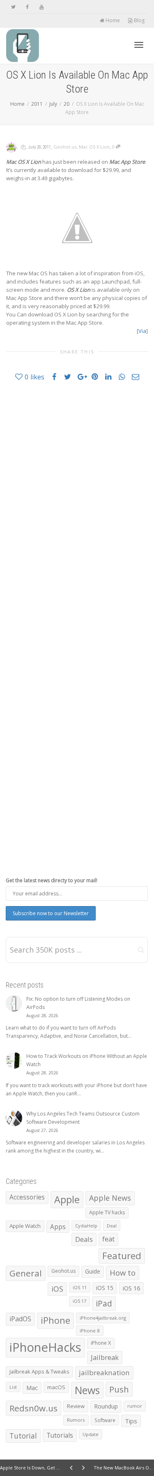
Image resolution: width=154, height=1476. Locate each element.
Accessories (27, 1197)
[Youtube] (41, 7)
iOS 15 (104, 1288)
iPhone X (101, 1342)
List (13, 1387)
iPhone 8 (90, 1330)
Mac (32, 1388)
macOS (56, 1387)
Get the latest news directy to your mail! (51, 880)
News (87, 1390)
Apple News (110, 1198)
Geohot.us (64, 147)
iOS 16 (131, 1288)
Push (119, 1389)
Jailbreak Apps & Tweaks (39, 1371)
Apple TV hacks (107, 1212)
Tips (131, 1421)
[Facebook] (27, 7)
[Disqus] (77, 505)
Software (104, 1420)
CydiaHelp (86, 1226)
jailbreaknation (104, 1372)
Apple (67, 1199)
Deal (112, 1226)
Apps (58, 1226)
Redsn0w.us (33, 1408)
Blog (139, 20)
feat (108, 1239)
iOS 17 (79, 1301)
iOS (57, 1289)
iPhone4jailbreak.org (103, 1318)
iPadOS (20, 1318)
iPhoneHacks (45, 1347)
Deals (84, 1239)
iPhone (55, 1320)
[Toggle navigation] (139, 45)
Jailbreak (105, 1357)
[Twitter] (13, 7)
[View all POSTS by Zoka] (11, 147)
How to (123, 1272)
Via (142, 331)
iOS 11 (80, 1287)
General (25, 1273)
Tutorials (59, 1435)
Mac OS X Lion (94, 147)
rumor (134, 1406)
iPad (104, 1303)
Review (76, 1406)
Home (112, 20)
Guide (92, 1271)
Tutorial (23, 1436)
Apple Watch (25, 1226)
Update (91, 1434)
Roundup (106, 1406)
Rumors (76, 1420)
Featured (121, 1255)
